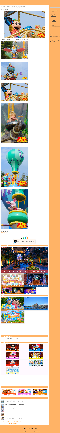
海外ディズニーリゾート (53, 24)
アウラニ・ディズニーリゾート (55, 25)
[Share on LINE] (23, 238)
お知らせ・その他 (53, 14)
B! (25, 237)
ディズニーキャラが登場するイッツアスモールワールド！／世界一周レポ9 (12, 421)
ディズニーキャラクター (53, 15)
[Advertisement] (22, 329)
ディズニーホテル (54, 21)
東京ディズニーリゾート (53, 19)
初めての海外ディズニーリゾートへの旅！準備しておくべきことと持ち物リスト (11, 400)
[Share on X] (21, 238)
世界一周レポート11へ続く (4, 232)
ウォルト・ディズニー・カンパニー (54, 10)
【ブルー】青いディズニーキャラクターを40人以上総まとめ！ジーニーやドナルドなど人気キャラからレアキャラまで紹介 (14, 404)
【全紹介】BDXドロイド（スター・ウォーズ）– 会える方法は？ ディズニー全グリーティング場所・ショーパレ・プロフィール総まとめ (15, 408)
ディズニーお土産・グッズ (55, 20)
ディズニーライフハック (53, 16)
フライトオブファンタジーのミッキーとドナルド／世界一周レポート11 (11, 423)
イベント (53, 11)
